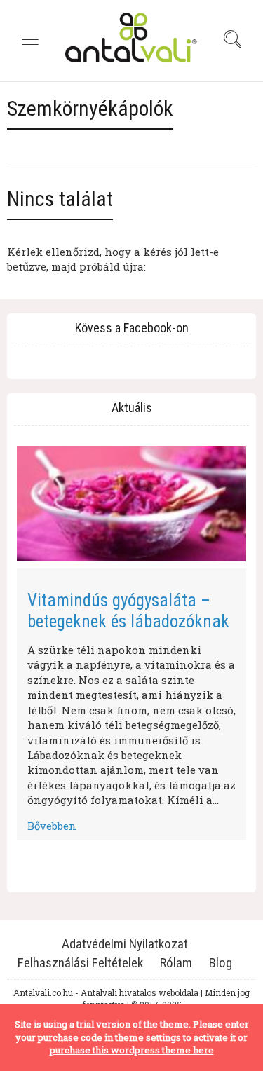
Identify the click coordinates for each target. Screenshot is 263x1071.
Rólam (176, 963)
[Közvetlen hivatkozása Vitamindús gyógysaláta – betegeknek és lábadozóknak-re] (131, 503)
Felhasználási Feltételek (80, 963)
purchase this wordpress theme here (132, 1050)
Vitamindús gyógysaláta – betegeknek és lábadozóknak (128, 611)
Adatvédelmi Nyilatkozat (125, 944)
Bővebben (51, 826)
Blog (220, 963)
